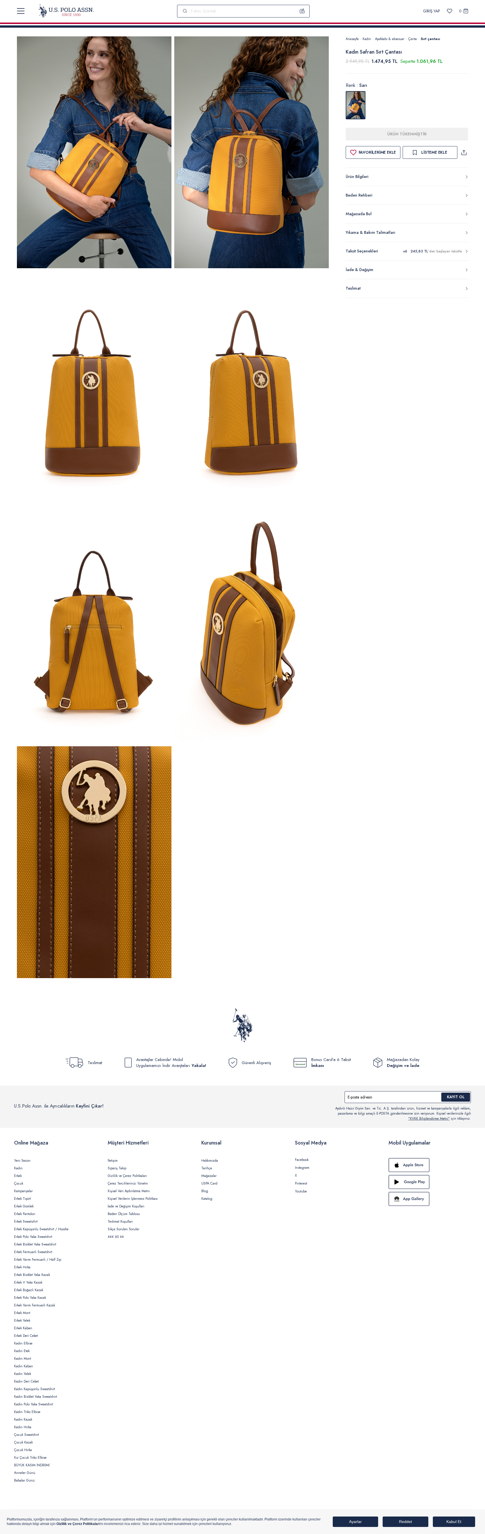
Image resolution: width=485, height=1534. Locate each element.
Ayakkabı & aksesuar (389, 38)
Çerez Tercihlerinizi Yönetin (128, 1183)
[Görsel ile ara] (302, 11)
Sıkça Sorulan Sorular (123, 1229)
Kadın (367, 38)
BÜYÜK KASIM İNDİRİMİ (32, 1465)
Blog (204, 1191)
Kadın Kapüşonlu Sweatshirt (34, 1389)
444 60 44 (116, 1236)
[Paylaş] (464, 152)
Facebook (301, 1159)
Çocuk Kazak (23, 1442)
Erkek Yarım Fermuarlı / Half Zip (37, 1259)
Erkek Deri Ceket (26, 1335)
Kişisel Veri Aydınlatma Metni (129, 1191)
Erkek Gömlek (24, 1206)
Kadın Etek (22, 1350)
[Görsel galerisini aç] (94, 153)
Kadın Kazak (23, 1419)
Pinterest (301, 1183)
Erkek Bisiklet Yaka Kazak (32, 1274)
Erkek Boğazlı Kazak (28, 1290)
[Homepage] (66, 11)
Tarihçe (206, 1168)
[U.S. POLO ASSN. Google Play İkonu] (430, 1182)
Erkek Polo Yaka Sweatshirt (33, 1236)
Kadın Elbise (23, 1343)
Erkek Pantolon (24, 1213)
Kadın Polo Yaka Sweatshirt (33, 1404)
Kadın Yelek (22, 1373)
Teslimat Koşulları (120, 1221)
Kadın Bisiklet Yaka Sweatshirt (35, 1396)
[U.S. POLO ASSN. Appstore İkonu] (430, 1165)
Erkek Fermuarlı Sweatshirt (33, 1252)
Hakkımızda (209, 1160)
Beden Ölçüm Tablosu (124, 1213)
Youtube (301, 1191)
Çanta (412, 38)
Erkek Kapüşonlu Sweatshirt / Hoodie (41, 1229)
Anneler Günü (24, 1472)
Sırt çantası (430, 38)
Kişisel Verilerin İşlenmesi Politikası (133, 1198)
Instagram (302, 1167)
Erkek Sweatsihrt (26, 1221)
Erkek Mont (22, 1312)
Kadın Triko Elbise (27, 1411)
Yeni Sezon (22, 1160)
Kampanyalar (23, 1191)
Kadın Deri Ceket (26, 1381)
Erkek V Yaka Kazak (28, 1282)
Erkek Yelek (22, 1320)
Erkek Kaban (23, 1328)
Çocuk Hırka (23, 1449)
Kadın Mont (22, 1358)
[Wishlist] (449, 11)
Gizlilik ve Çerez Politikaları (127, 1175)
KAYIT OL (456, 1097)
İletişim (113, 1160)
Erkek (18, 1175)
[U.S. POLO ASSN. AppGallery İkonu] (430, 1199)
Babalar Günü (24, 1480)
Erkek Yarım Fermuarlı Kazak (34, 1305)
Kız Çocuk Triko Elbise (30, 1457)
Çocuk (18, 1183)
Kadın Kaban (23, 1366)
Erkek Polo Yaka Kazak (30, 1297)
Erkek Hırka (22, 1267)
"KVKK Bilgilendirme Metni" (429, 1118)
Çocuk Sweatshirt (26, 1434)
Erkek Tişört (22, 1198)
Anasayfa (352, 38)
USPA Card (209, 1183)
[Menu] (21, 11)
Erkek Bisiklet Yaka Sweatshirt (35, 1244)
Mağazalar (209, 1175)
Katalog (206, 1198)
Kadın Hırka (22, 1427)
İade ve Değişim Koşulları (126, 1206)
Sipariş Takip (117, 1168)
